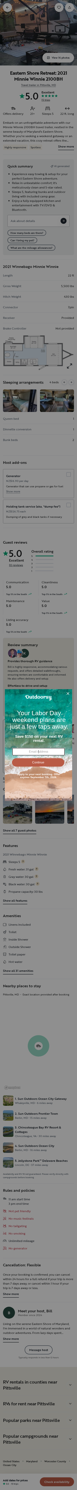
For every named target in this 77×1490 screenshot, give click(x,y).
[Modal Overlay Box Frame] (38, 745)
